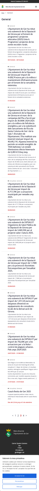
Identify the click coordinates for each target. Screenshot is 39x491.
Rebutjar (19, 487)
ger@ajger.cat (19, 452)
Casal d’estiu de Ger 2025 (19, 391)
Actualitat (13, 181)
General (12, 26)
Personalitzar (19, 481)
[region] (19, 473)
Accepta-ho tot (19, 476)
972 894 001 (20, 450)
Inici (3, 13)
